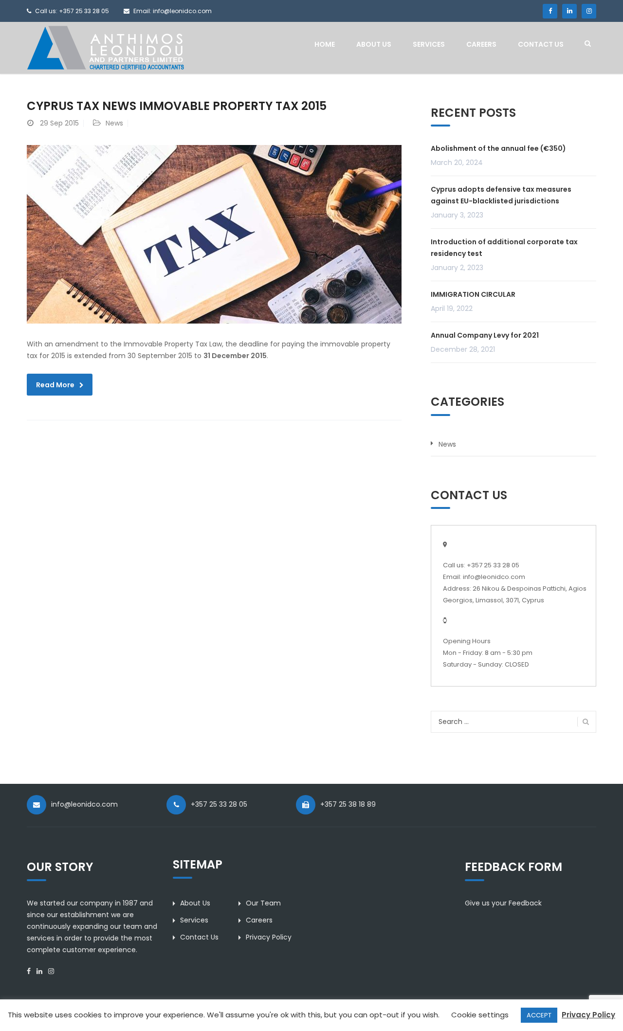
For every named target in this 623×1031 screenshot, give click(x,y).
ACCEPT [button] (539, 1015)
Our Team (263, 903)
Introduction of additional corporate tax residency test (504, 247)
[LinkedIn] (569, 11)
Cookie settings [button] (480, 1015)
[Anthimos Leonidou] (105, 47)
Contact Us (541, 44)
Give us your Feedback (503, 903)
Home (324, 44)
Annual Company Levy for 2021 (485, 335)
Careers (481, 44)
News (114, 123)
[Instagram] (589, 11)
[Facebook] (550, 11)
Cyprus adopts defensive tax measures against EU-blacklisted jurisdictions (501, 195)
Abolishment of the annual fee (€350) (498, 148)
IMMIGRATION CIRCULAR (473, 294)
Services (429, 44)
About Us (373, 44)
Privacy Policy (269, 937)
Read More (55, 385)
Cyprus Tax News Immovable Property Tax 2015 (177, 106)
